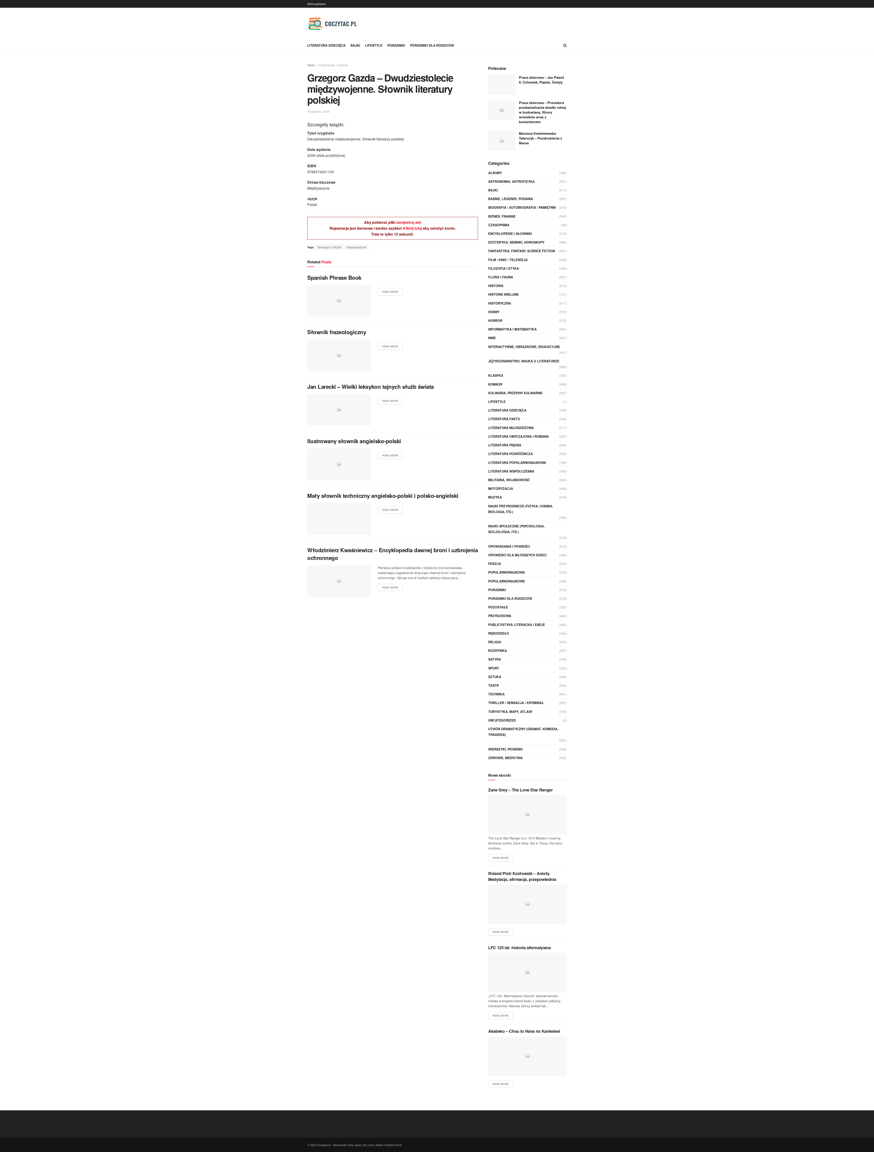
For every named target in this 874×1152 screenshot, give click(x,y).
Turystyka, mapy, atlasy (510, 711)
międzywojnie (356, 247)
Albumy (495, 172)
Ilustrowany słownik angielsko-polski (354, 441)
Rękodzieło (498, 633)
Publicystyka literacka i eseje (516, 624)
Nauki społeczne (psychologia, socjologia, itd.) (516, 529)
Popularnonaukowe (506, 581)
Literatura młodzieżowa (511, 427)
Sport (493, 668)
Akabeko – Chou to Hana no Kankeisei (524, 1031)
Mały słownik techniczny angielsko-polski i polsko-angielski (382, 495)
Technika (496, 694)
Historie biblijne (503, 294)
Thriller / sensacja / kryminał (516, 702)
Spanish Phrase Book (334, 277)
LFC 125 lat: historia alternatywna (519, 948)
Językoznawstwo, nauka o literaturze (523, 361)
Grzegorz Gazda (329, 247)
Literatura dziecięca (326, 45)
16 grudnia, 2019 (318, 111)
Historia (495, 285)
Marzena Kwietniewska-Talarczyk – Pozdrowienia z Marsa (540, 138)
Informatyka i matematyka (512, 329)
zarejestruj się (408, 222)
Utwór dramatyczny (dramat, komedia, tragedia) (523, 732)
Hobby (493, 312)
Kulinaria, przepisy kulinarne (515, 393)
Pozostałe (498, 607)
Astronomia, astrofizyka (511, 181)
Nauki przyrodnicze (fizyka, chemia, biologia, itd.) (520, 509)
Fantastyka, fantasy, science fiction (521, 251)
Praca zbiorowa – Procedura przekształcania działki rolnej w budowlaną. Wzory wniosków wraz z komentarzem (542, 112)
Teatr (493, 685)
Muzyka (495, 497)
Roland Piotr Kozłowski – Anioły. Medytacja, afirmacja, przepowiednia (522, 876)
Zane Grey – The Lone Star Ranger (520, 790)
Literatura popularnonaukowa (517, 462)
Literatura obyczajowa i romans (518, 436)
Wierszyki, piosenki (505, 749)
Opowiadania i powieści (509, 546)
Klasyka (495, 375)
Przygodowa (499, 615)
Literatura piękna (504, 445)
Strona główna (316, 4)
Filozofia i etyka (503, 268)
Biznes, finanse (502, 216)
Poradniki (396, 45)
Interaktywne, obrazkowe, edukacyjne (524, 346)
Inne (492, 338)
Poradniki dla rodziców (432, 45)
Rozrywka (497, 650)
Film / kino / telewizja (508, 259)
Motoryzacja (500, 488)
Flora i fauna (500, 277)
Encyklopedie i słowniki (333, 65)
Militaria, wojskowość (509, 480)
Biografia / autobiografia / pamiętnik (522, 207)
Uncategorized (502, 720)
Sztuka (494, 676)
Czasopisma (498, 225)
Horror (495, 320)
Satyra (494, 659)
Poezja (494, 563)
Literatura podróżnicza (510, 453)
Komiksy (495, 384)
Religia (494, 642)
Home (311, 65)
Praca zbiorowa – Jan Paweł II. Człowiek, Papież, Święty (541, 80)
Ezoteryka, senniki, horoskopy (516, 242)
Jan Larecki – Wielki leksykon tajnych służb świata (370, 386)
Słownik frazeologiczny (336, 332)
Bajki (355, 45)
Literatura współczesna (511, 471)
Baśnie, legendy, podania (510, 198)
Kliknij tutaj (412, 228)
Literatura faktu (504, 419)
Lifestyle (373, 45)
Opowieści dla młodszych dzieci (517, 555)
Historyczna (499, 303)
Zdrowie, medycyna (505, 757)
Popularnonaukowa (506, 572)
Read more (390, 291)
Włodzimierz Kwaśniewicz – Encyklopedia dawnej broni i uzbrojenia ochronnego (392, 554)
